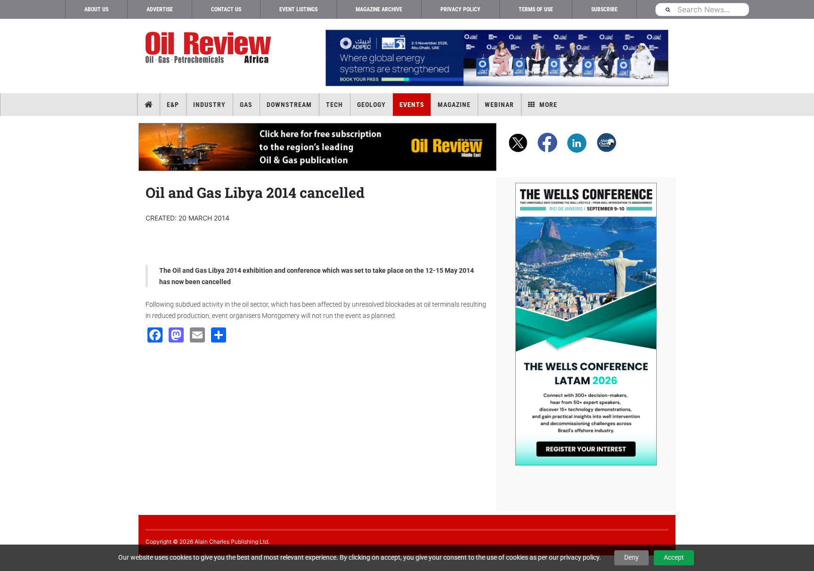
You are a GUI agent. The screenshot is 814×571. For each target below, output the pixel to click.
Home (149, 104)
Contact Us (226, 9)
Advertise (160, 9)
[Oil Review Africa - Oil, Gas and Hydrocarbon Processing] (210, 48)
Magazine (454, 104)
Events (411, 104)
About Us (96, 9)
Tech (334, 104)
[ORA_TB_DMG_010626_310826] (496, 58)
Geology (371, 104)
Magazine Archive (379, 9)
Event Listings (298, 9)
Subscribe (604, 9)
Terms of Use (536, 9)
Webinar (499, 104)
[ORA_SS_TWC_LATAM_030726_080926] (586, 324)
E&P (173, 104)
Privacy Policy (460, 9)
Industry (209, 104)
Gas (246, 104)
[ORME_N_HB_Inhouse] (318, 147)
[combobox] (702, 9)
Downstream (289, 104)
